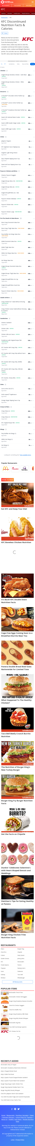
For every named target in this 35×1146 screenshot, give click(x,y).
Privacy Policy (20, 1140)
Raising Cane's (21, 968)
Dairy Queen (21, 955)
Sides (18, 64)
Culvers (3, 955)
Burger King (21, 949)
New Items (29, 5)
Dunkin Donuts (5, 958)
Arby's (2, 949)
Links (12, 1140)
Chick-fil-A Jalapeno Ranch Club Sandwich (12, 1093)
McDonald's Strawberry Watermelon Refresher (14, 1068)
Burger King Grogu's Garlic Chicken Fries (12, 1084)
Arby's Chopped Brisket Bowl (9, 1071)
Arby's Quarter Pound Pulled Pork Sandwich (13, 1081)
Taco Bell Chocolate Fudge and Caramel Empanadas (15, 1097)
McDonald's (21, 962)
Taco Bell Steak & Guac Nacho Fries (11, 1100)
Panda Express (5, 965)
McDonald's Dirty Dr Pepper (8, 1064)
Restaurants (5, 5)
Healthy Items (17, 13)
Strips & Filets (25, 64)
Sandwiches (11, 64)
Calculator (17, 5)
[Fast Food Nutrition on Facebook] (11, 1109)
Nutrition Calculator (22, 1115)
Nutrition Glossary (8, 1117)
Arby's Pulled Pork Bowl (7, 1074)
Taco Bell (20, 974)
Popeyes (3, 968)
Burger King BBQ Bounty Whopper (10, 1090)
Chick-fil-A (3, 952)
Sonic (2, 971)
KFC (2, 962)
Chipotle (20, 952)
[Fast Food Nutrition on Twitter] (18, 1109)
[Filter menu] (4, 64)
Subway (3, 974)
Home (3, 1115)
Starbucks (20, 971)
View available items (25, 455)
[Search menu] (1, 64)
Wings (32, 64)
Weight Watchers (26, 13)
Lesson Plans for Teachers (24, 1117)
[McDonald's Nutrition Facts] (6, 469)
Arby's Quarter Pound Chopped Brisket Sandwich (14, 1077)
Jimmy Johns (21, 958)
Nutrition (3, 13)
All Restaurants (17, 982)
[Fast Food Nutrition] (7, 2)
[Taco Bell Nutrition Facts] (25, 469)
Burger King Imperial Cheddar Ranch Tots (12, 1087)
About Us (4, 1119)
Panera (19, 965)
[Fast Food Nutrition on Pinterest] (15, 1109)
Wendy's (3, 978)
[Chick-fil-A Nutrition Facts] (15, 469)
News (32, 1115)
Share (5, 33)
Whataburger (21, 978)
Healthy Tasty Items (15, 1119)
